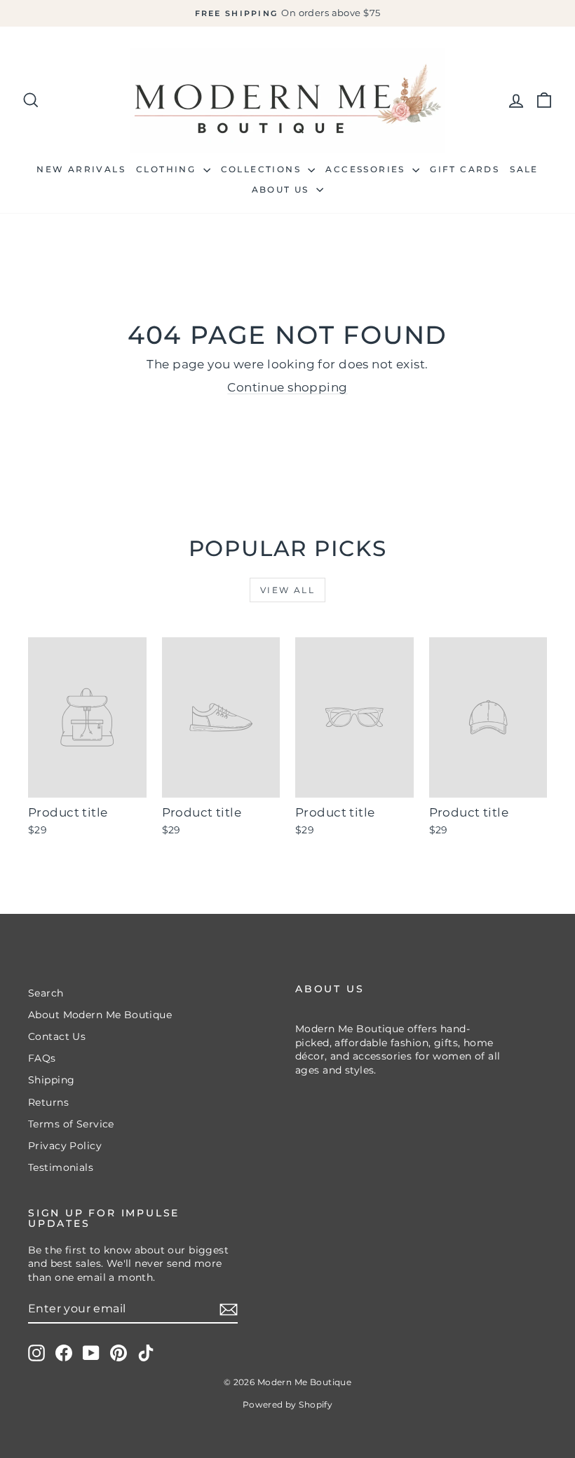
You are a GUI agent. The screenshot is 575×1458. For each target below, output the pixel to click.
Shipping (51, 1080)
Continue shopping (287, 387)
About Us (282, 189)
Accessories (367, 169)
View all (287, 590)
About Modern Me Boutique (100, 1014)
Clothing (168, 169)
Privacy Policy (65, 1145)
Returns (48, 1102)
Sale (524, 169)
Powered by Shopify (288, 1404)
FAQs (42, 1058)
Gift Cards (464, 169)
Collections (263, 169)
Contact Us (57, 1036)
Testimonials (60, 1167)
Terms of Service (71, 1124)
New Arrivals (81, 169)
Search (46, 993)
